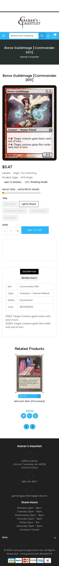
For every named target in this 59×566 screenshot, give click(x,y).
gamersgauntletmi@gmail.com (30, 495)
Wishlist (37, 8)
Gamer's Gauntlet (29, 56)
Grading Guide (39, 181)
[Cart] (54, 36)
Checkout (23, 8)
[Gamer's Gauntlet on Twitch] (41, 3)
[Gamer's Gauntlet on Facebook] (18, 3)
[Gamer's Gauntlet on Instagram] (29, 3)
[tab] (29, 271)
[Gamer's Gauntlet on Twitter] (23, 3)
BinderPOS (46, 553)
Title (4, 198)
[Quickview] (23, 415)
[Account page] (48, 36)
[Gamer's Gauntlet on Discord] (35, 3)
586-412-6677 (29, 481)
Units (5, 225)
